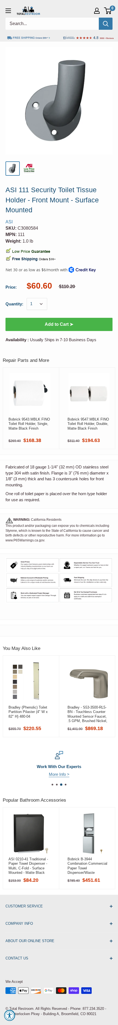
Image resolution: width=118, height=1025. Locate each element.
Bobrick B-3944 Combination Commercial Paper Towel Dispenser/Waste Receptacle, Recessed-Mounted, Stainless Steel (88, 866)
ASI (9, 221)
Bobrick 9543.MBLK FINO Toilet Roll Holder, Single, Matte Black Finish (29, 423)
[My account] (97, 11)
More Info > (59, 774)
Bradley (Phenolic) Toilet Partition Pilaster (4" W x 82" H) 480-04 (28, 711)
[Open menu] (8, 11)
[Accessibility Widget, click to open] (9, 1015)
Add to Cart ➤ (59, 324)
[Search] (106, 24)
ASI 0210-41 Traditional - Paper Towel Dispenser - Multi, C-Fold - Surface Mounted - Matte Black (28, 866)
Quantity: (14, 304)
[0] (108, 10)
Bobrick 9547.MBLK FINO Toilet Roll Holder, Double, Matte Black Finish (88, 423)
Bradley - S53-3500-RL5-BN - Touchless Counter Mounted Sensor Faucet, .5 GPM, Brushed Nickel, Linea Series (87, 714)
